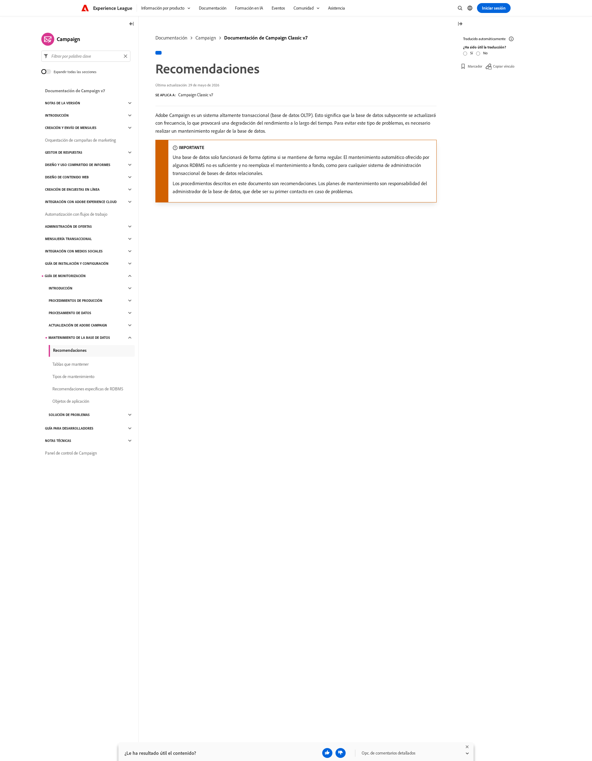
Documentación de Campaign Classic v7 (265, 38)
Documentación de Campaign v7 (75, 91)
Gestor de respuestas (63, 152)
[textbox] (85, 56)
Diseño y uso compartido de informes (77, 165)
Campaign (205, 38)
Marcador (475, 66)
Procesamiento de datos (70, 313)
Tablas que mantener (70, 364)
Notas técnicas (58, 441)
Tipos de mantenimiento (73, 376)
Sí (471, 53)
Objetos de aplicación (70, 401)
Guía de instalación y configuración (77, 263)
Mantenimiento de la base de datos (79, 337)
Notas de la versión (62, 103)
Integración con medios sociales (74, 251)
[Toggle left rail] (131, 24)
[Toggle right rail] (460, 24)
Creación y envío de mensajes (71, 128)
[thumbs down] (340, 753)
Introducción (57, 115)
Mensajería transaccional (68, 239)
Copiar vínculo (503, 66)
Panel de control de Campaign (71, 453)
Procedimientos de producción (75, 300)
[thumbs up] (327, 753)
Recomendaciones (70, 350)
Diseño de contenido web (67, 177)
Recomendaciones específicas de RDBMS (87, 389)
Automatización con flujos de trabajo (76, 214)
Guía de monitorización (65, 276)
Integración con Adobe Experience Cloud (81, 202)
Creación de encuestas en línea (72, 189)
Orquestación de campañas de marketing (80, 140)
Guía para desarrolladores (69, 428)
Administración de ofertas (68, 226)
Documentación (171, 38)
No (485, 53)
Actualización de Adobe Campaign (78, 325)
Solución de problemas (69, 415)
